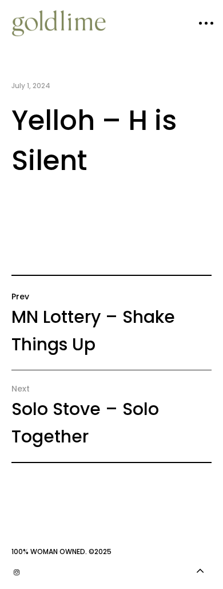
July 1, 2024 (30, 85)
